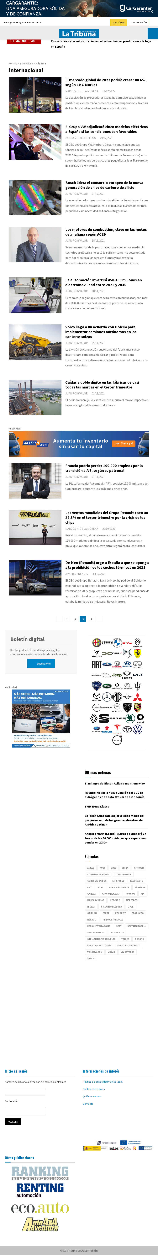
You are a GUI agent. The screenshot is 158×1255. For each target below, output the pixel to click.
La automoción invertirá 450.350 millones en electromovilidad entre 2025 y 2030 (103, 282)
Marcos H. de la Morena (81, 91)
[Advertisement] (79, 1011)
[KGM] (127, 679)
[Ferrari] (137, 657)
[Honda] (117, 668)
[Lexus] (127, 690)
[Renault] (94, 722)
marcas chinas (95, 900)
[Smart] (140, 722)
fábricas (140, 887)
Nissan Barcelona (111, 906)
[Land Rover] (107, 690)
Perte (106, 913)
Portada (13, 63)
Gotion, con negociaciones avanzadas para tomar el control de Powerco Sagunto (95, 43)
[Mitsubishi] (137, 700)
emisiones (118, 880)
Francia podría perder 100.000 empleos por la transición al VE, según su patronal (104, 468)
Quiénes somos (92, 1096)
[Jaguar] (106, 679)
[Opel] (117, 711)
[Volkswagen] (137, 733)
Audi (102, 867)
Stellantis (117, 932)
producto (138, 913)
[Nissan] (97, 711)
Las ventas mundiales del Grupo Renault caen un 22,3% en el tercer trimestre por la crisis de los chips (106, 517)
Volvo (111, 951)
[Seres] (117, 722)
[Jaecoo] (96, 679)
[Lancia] (97, 690)
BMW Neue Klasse (97, 806)
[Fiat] (97, 668)
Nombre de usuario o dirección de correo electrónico (35, 1082)
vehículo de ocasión (99, 945)
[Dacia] (107, 657)
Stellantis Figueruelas (101, 939)
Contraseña (11, 1101)
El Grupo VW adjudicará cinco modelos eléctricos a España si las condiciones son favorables (106, 129)
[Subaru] (97, 733)
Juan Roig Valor (76, 194)
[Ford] (107, 668)
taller (125, 939)
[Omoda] (107, 711)
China (125, 867)
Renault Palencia (113, 919)
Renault (92, 919)
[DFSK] (117, 657)
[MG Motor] (117, 700)
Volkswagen (94, 951)
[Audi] (107, 646)
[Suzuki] (107, 733)
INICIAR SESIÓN (139, 22)
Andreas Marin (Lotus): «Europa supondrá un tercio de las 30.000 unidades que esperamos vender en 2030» (116, 838)
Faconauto (136, 880)
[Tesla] (117, 733)
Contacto (88, 1103)
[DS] (127, 657)
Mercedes (131, 900)
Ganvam (91, 893)
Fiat (89, 887)
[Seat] (104, 722)
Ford (100, 887)
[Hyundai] (127, 668)
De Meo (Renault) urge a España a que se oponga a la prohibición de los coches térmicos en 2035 (107, 565)
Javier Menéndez (77, 574)
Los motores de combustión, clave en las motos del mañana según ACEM (106, 232)
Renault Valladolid (98, 926)
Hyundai (130, 893)
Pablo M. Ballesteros (80, 138)
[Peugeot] (127, 711)
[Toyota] (127, 733)
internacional (27, 63)
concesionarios (97, 880)
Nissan (91, 906)
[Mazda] (97, 700)
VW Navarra (127, 951)
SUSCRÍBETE (118, 22)
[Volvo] (117, 744)
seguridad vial (96, 932)
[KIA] (137, 679)
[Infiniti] (137, 668)
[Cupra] (97, 657)
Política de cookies (94, 1089)
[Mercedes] (107, 700)
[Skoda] (130, 722)
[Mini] (127, 700)
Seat (119, 926)
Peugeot (120, 913)
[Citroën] (137, 646)
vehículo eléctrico (128, 945)
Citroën (139, 867)
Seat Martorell (136, 926)
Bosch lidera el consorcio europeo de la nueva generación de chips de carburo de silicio (104, 185)
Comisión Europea (98, 874)
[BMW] (117, 646)
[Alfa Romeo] (97, 646)
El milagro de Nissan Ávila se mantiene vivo (115, 783)
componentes (122, 874)
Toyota (139, 939)
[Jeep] (117, 679)
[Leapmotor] (117, 690)
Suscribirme (44, 663)
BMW (113, 867)
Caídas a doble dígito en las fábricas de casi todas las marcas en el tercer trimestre (102, 384)
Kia (142, 893)
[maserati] (137, 690)
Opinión (92, 913)
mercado (115, 900)
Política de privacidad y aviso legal (103, 1081)
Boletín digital (27, 639)
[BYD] (127, 646)
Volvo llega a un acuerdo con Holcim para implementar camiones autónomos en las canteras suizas (100, 331)
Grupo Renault (111, 893)
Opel (130, 906)
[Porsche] (137, 711)
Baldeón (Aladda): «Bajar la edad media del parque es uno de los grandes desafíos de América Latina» (114, 820)
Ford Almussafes (119, 887)
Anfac (90, 867)
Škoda (91, 958)
